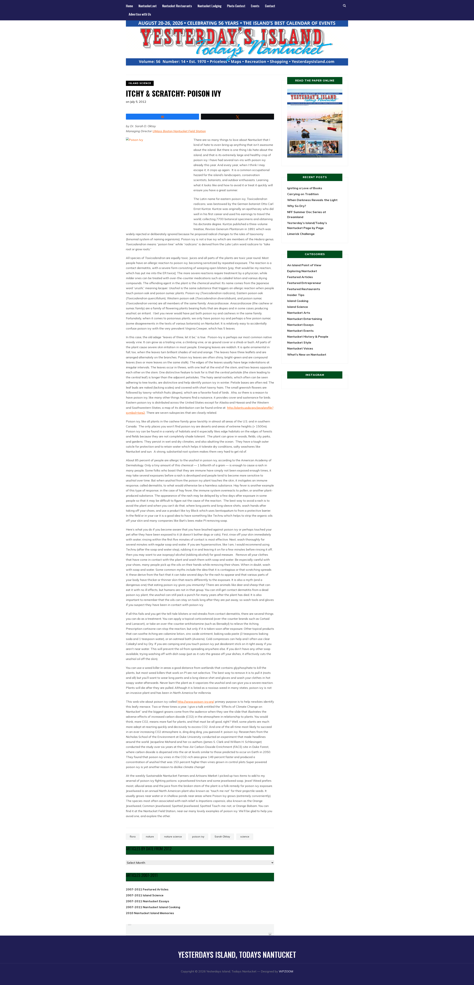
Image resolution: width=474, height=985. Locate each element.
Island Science (139, 83)
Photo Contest (236, 6)
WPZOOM (286, 971)
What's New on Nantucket (306, 354)
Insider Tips (295, 295)
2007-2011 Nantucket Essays (147, 901)
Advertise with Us (140, 14)
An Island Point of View (304, 265)
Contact (270, 6)
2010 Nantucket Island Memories (150, 913)
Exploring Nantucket (302, 271)
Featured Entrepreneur (304, 283)
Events (255, 6)
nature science (173, 836)
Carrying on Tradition (303, 194)
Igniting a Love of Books (304, 188)
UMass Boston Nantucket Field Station (179, 131)
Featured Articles (300, 277)
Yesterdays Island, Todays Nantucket (237, 954)
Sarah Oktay (222, 836)
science (244, 836)
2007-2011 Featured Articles (147, 889)
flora (133, 836)
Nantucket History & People (307, 336)
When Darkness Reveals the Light (312, 200)
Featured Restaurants (303, 289)
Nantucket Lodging (209, 6)
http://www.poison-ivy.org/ (195, 701)
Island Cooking (297, 301)
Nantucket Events (300, 330)
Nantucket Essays (300, 325)
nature (150, 836)
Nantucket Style (299, 342)
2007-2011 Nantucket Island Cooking (153, 907)
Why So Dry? (296, 206)
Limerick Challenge (301, 234)
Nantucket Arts (298, 313)
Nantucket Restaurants (177, 6)
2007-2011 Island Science (144, 895)
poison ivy (198, 836)
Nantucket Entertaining (304, 319)
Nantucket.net (147, 6)
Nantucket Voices (300, 348)
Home (129, 6)
